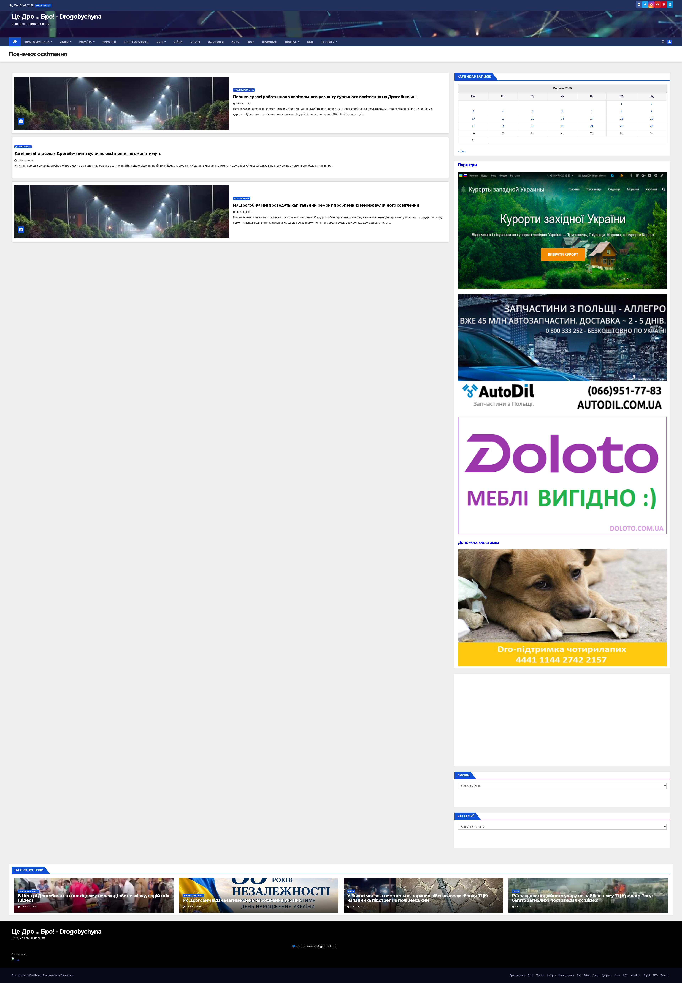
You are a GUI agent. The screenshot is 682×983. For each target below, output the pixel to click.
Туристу (328, 41)
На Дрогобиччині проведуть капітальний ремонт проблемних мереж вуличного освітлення (326, 205)
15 (621, 118)
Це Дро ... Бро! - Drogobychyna (56, 16)
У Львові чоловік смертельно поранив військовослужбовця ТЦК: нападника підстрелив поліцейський (417, 898)
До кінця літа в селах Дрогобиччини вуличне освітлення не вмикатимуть (87, 153)
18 (503, 125)
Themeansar (67, 975)
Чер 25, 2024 (244, 212)
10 (473, 118)
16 (651, 118)
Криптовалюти (136, 41)
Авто (235, 41)
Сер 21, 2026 (523, 906)
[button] (663, 41)
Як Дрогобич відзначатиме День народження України (242, 900)
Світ (160, 41)
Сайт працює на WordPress (26, 975)
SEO (310, 41)
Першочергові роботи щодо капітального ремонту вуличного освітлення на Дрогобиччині (324, 96)
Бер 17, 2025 (244, 103)
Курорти (109, 41)
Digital (291, 41)
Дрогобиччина (37, 41)
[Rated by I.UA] (15, 959)
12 (532, 118)
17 (473, 125)
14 (591, 118)
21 (591, 125)
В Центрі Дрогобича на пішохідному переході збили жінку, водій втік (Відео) (93, 898)
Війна (178, 41)
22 (621, 125)
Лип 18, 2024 (26, 160)
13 (562, 118)
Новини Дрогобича (244, 90)
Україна (86, 41)
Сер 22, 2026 (29, 906)
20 (562, 125)
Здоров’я (216, 41)
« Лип (462, 151)
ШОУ (250, 41)
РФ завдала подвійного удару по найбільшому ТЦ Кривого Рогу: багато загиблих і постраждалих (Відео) (582, 898)
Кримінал (269, 41)
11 (502, 118)
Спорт (195, 41)
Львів (64, 41)
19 (532, 125)
